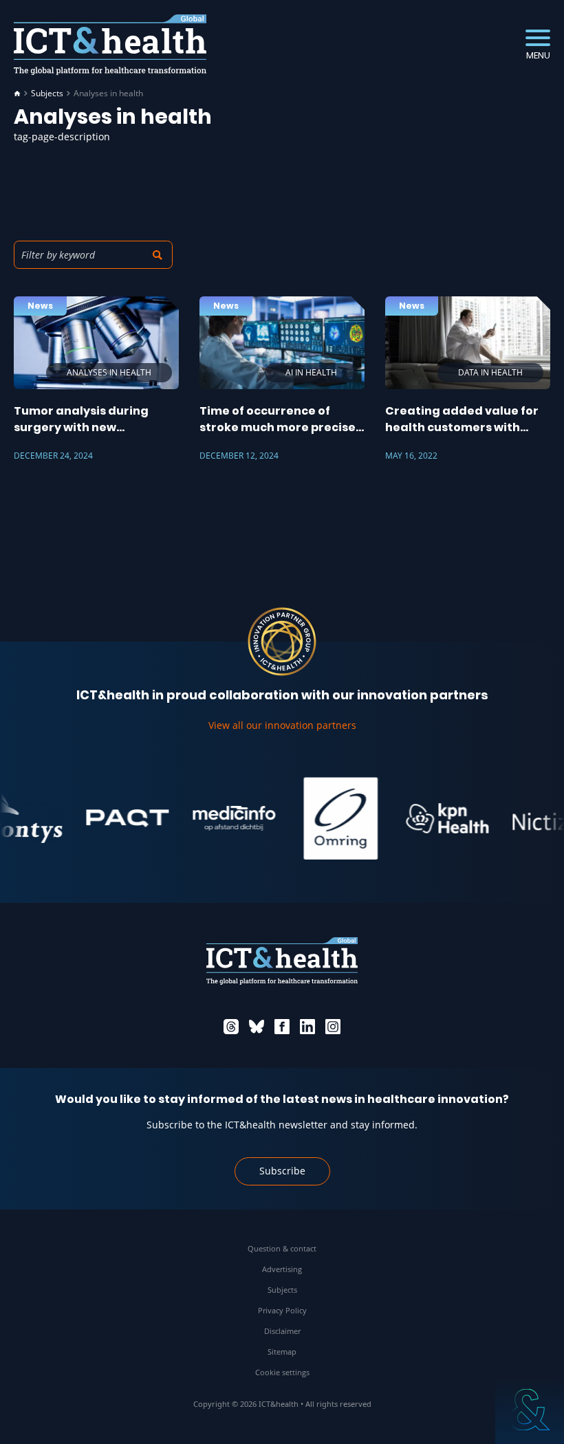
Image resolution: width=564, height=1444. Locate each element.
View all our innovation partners (282, 725)
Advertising (282, 1269)
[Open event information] (529, 1409)
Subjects (47, 93)
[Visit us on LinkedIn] (307, 1026)
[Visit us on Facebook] (282, 1026)
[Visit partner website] (113, 818)
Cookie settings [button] (282, 1372)
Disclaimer (282, 1331)
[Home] (17, 93)
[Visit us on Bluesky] (256, 1026)
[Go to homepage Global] (110, 45)
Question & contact (282, 1248)
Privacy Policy (282, 1310)
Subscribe (282, 1170)
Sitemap (282, 1351)
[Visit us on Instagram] (332, 1026)
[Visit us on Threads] (231, 1026)
